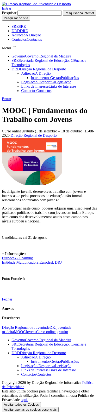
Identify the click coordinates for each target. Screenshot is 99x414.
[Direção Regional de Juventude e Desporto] (36, 4)
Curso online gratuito (52, 332)
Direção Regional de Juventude (26, 327)
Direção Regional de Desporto (34, 135)
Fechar (7, 299)
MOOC (20, 332)
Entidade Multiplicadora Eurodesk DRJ (32, 262)
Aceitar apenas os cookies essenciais (30, 409)
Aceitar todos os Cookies (21, 404)
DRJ (53, 327)
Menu (6, 48)
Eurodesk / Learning (17, 258)
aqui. (24, 400)
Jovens (31, 332)
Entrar (6, 8)
